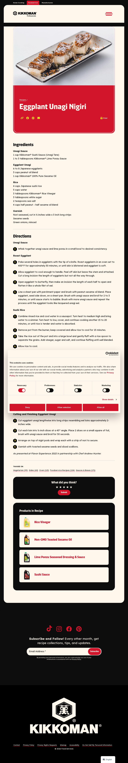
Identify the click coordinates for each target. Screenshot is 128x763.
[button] (27, 118)
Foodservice (33, 3)
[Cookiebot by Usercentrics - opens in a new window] (107, 354)
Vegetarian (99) (20, 470)
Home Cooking (18, 3)
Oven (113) (44, 470)
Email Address (37, 651)
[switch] (50, 390)
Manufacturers (47, 3)
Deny (27, 407)
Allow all (100, 407)
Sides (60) (33, 470)
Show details (108, 399)
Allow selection (64, 407)
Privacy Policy (76, 659)
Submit (64, 493)
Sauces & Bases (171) (85, 470)
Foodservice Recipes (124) (62, 470)
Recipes (22, 100)
